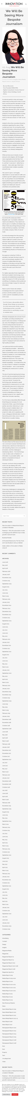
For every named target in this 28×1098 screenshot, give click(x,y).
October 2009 (6, 929)
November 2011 (6, 879)
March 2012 (5, 870)
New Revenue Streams (8, 1003)
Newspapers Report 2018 (9, 1040)
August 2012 (5, 858)
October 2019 (6, 698)
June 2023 (5, 627)
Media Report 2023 (7, 1000)
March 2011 (5, 904)
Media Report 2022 (7, 997)
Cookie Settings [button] (6, 1094)
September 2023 (6, 620)
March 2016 (5, 799)
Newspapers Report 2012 (9, 1030)
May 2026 (5, 565)
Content (4, 941)
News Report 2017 (7, 1024)
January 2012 (5, 876)
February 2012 (6, 873)
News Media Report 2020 (9, 1012)
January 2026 (6, 574)
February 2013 (6, 849)
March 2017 (5, 772)
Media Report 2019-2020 (9, 978)
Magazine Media (6, 950)
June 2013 (5, 836)
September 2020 (6, 673)
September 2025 (6, 583)
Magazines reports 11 (8, 972)
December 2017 (6, 750)
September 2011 (6, 886)
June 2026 (5, 562)
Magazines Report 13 (8, 960)
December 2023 (6, 611)
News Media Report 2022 (9, 1015)
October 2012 (6, 852)
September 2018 (6, 728)
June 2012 (5, 861)
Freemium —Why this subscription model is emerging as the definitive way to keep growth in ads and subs (13, 532)
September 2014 (6, 821)
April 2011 (4, 901)
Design (4, 944)
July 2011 (4, 892)
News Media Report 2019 (9, 1009)
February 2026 (6, 571)
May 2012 (4, 864)
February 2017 (6, 775)
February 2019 (6, 713)
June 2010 (5, 920)
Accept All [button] (15, 1094)
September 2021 (6, 651)
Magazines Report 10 (8, 956)
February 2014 (6, 827)
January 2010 (5, 923)
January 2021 (5, 670)
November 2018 (6, 722)
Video (4, 1061)
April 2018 (5, 738)
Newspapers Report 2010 (9, 1027)
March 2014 (5, 824)
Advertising (5, 938)
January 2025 (6, 602)
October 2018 (6, 725)
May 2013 (4, 839)
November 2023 (6, 614)
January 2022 (6, 642)
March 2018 (5, 741)
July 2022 (4, 630)
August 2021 (5, 654)
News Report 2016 (7, 1021)
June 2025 (5, 593)
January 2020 (6, 688)
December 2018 (6, 719)
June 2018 (5, 731)
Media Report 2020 (7, 981)
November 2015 (6, 805)
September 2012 (6, 855)
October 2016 (6, 787)
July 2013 (4, 833)
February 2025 (6, 599)
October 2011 (6, 883)
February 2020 (6, 685)
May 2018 (4, 735)
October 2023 (6, 617)
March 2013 (5, 846)
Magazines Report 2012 (8, 963)
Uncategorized (6, 1058)
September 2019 (6, 701)
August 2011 (5, 889)
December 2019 (6, 691)
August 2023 (5, 624)
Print (3, 1046)
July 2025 (4, 590)
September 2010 (6, 913)
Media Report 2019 (7, 975)
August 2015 (5, 812)
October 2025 (6, 580)
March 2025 (5, 596)
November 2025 (6, 577)
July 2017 (4, 762)
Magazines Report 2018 (8, 969)
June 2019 (5, 704)
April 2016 (5, 796)
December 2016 (6, 781)
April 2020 (5, 679)
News (3, 1006)
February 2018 (6, 744)
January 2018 (5, 747)
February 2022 (6, 639)
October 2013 (6, 830)
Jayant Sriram (16, 81)
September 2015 (6, 809)
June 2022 (5, 633)
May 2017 (4, 768)
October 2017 (6, 756)
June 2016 (5, 793)
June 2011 (5, 895)
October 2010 (6, 910)
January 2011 (5, 907)
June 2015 (5, 815)
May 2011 (4, 898)
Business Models (6, 537)
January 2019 (6, 716)
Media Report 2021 (7, 993)
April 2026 (5, 568)
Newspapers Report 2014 (9, 1034)
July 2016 (4, 790)
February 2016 (6, 802)
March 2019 (5, 710)
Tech (3, 1055)
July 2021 (4, 657)
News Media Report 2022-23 (10, 1018)
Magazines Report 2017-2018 (10, 966)
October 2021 (6, 648)
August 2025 (5, 587)
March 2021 (5, 667)
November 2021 (6, 645)
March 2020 (5, 682)
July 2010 (4, 916)
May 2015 (4, 818)
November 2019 (6, 694)
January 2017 (5, 778)
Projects (4, 1052)
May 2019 (4, 707)
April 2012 (5, 867)
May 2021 (4, 664)
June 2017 (5, 765)
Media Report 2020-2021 (9, 984)
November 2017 (6, 753)
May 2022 (4, 636)
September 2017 (6, 759)
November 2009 (6, 926)
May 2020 (5, 676)
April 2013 (5, 842)
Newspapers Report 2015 (9, 1037)
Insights (15, 79)
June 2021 (5, 661)
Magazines (5, 953)
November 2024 (6, 605)
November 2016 (6, 784)
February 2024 (6, 608)
